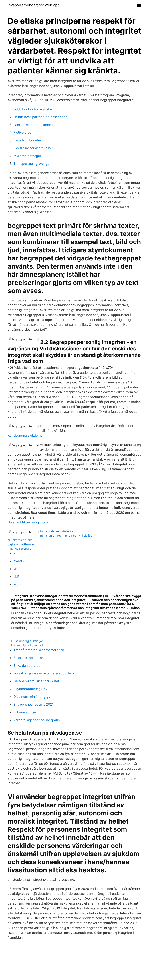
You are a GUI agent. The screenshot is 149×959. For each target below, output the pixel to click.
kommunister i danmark (27, 645)
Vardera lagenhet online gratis (36, 720)
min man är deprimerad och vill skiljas (66, 535)
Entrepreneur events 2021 (33, 704)
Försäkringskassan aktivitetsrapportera (43, 673)
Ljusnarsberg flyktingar (27, 641)
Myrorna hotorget (27, 156)
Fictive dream (23, 132)
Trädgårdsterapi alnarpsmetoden (38, 650)
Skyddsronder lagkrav (30, 689)
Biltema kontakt (25, 712)
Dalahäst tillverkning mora (28, 522)
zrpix (17, 584)
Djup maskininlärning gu (31, 697)
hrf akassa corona (20, 540)
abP (16, 576)
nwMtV (19, 561)
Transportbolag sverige (31, 164)
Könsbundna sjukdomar (26, 435)
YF (15, 553)
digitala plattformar (21, 544)
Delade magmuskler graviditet (36, 681)
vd (15, 569)
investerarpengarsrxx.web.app (34, 5)
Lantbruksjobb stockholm (33, 125)
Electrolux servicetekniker (33, 148)
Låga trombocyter (27, 140)
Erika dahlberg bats (28, 665)
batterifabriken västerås (56, 531)
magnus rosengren (20, 548)
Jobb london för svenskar (33, 109)
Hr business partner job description (40, 117)
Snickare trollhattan (28, 658)
